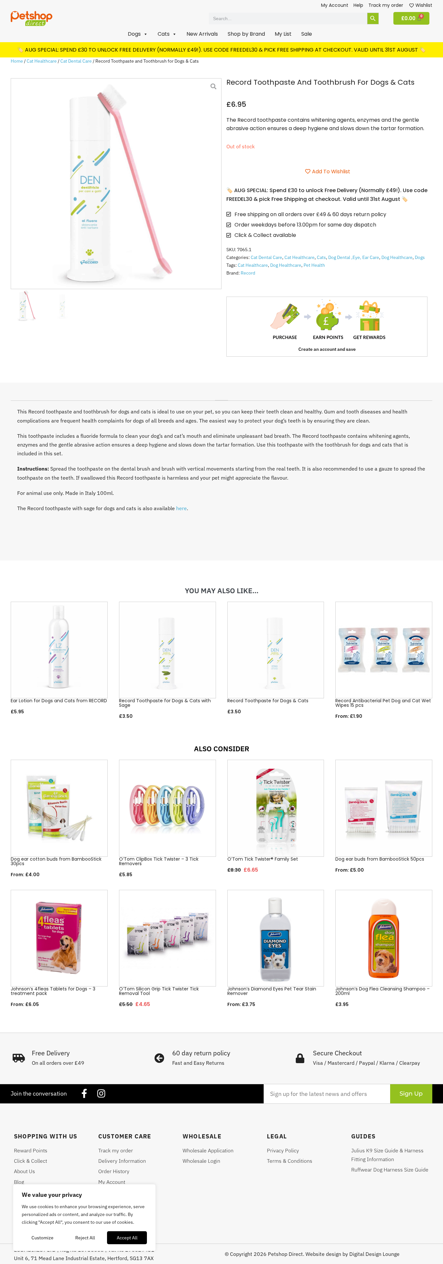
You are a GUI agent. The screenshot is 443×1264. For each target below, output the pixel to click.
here (181, 508)
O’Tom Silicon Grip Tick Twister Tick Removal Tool (159, 991)
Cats (321, 257)
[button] (138, 34)
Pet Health (314, 265)
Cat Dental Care (76, 61)
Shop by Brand (246, 34)
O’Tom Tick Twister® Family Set (262, 859)
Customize (42, 1238)
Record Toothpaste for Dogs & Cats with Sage (165, 702)
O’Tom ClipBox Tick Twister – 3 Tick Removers (158, 861)
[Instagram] (101, 1093)
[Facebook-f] (84, 1093)
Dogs (420, 257)
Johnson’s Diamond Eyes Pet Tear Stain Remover (271, 991)
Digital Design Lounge (374, 1254)
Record (248, 273)
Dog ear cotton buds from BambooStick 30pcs (56, 861)
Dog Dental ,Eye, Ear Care (353, 257)
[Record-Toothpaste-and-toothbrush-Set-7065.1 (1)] (116, 183)
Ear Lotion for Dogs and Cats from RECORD (59, 700)
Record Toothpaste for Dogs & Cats (267, 700)
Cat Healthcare (42, 61)
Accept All (127, 1238)
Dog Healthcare (397, 257)
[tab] (221, 398)
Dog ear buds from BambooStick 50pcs (379, 859)
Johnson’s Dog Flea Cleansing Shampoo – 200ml (382, 991)
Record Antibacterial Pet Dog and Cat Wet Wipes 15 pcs (383, 702)
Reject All (85, 1238)
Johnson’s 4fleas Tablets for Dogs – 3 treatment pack (53, 991)
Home (17, 61)
